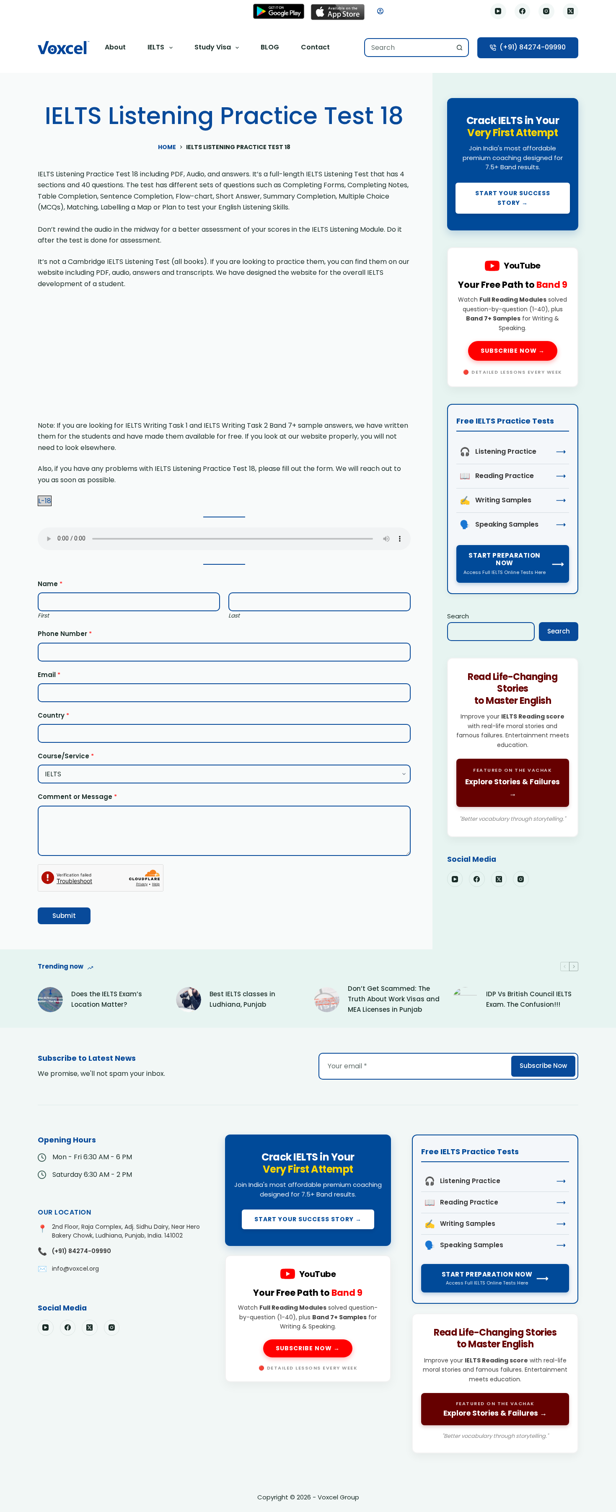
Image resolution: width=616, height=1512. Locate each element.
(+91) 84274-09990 (533, 47)
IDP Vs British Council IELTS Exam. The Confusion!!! (529, 999)
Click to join (512, 164)
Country (53, 715)
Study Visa (212, 47)
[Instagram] (546, 11)
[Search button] (459, 47)
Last (234, 616)
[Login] (380, 11)
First (43, 616)
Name (50, 583)
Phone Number (65, 633)
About (115, 47)
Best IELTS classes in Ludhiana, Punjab (242, 999)
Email (49, 674)
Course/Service (66, 756)
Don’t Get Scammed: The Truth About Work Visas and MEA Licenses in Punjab (394, 999)
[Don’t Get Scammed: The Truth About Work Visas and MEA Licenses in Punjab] (326, 999)
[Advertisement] (224, 358)
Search (458, 616)
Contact (315, 47)
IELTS (156, 47)
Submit (64, 915)
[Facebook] (523, 11)
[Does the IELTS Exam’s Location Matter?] (50, 999)
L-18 (44, 501)
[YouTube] (498, 11)
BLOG (270, 47)
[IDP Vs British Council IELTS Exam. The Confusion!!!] (465, 999)
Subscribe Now (543, 1065)
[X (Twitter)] (571, 11)
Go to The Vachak (512, 747)
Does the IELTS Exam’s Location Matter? (106, 999)
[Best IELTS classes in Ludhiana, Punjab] (188, 999)
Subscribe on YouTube (512, 317)
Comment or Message (77, 796)
